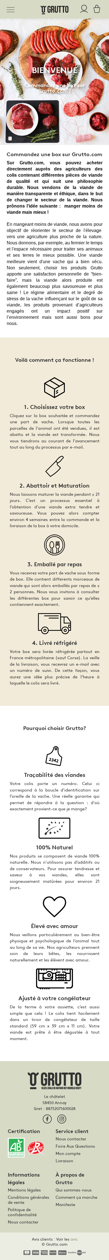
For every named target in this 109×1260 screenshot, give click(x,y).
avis (73, 1239)
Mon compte (68, 1153)
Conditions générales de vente (28, 1200)
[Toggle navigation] (12, 8)
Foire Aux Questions (75, 1145)
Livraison (64, 1160)
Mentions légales (24, 1189)
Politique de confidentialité (22, 1212)
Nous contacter (71, 1138)
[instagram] (61, 1119)
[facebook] (47, 1119)
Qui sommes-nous (74, 1189)
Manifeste (65, 1204)
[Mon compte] (84, 9)
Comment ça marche (76, 1197)
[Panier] (95, 9)
